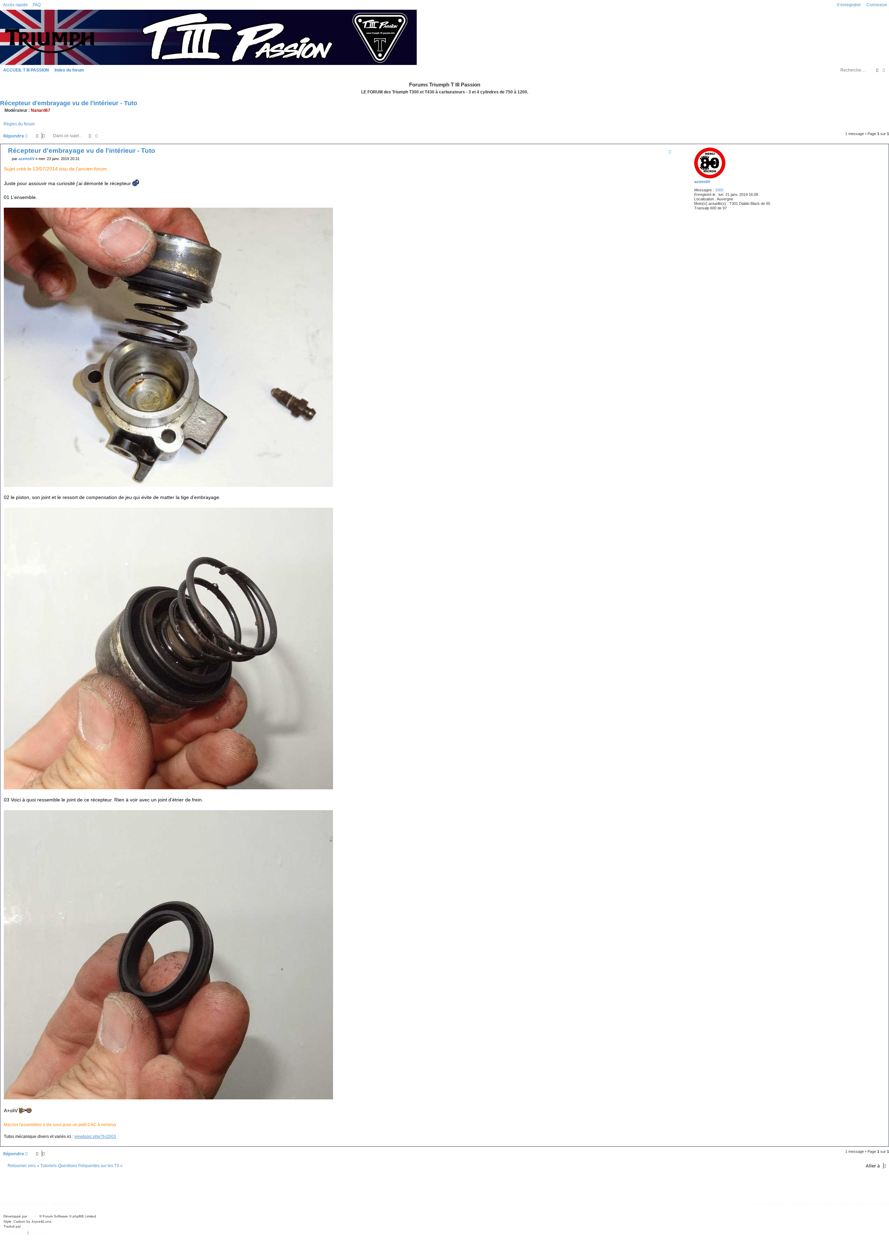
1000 (719, 190)
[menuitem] (35, 4)
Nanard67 (40, 110)
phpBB (33, 1216)
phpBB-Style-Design (68, 1221)
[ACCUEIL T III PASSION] (208, 37)
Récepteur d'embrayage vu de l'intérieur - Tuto (68, 103)
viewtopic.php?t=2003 (95, 1136)
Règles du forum (19, 124)
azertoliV (702, 182)
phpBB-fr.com (32, 1226)
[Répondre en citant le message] (670, 152)
